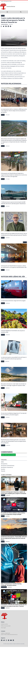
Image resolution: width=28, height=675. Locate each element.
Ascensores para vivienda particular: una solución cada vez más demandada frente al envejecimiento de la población (13, 441)
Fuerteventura (3, 587)
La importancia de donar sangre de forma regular (13, 300)
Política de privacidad (5, 626)
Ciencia (2, 361)
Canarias (3, 303)
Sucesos (2, 388)
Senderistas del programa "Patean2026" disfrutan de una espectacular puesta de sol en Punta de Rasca (14, 538)
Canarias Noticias (4, 24)
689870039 (7, 633)
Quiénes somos (4, 624)
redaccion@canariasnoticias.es (10, 634)
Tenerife (2, 15)
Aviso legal (3, 627)
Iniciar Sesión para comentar (8, 455)
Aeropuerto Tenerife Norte (7, 465)
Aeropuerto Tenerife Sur (7, 467)
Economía (3, 445)
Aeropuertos (4, 463)
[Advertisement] (14, 661)
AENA (2, 462)
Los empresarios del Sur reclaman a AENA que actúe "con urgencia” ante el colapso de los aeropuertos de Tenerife (14, 110)
